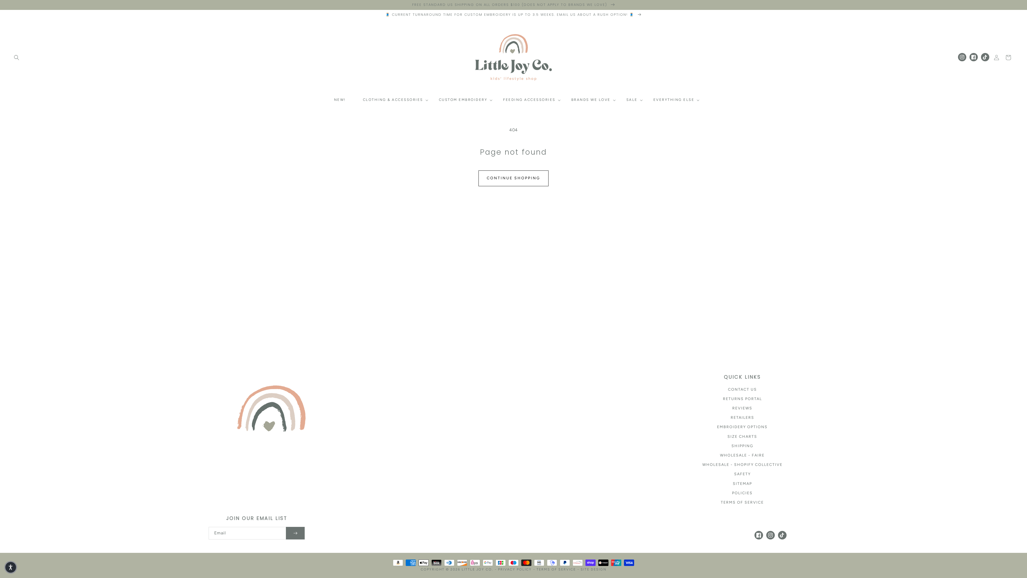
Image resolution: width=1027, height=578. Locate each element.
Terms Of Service (556, 569)
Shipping (742, 446)
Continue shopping (513, 178)
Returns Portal (742, 399)
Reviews (742, 408)
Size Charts (742, 436)
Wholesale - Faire (742, 455)
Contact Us (742, 389)
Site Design (594, 569)
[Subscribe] (295, 533)
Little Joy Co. (477, 569)
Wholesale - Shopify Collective (742, 464)
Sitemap (742, 483)
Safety (742, 474)
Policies (742, 493)
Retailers (742, 417)
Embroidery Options (742, 427)
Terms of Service (742, 502)
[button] (16, 57)
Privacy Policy (515, 569)
